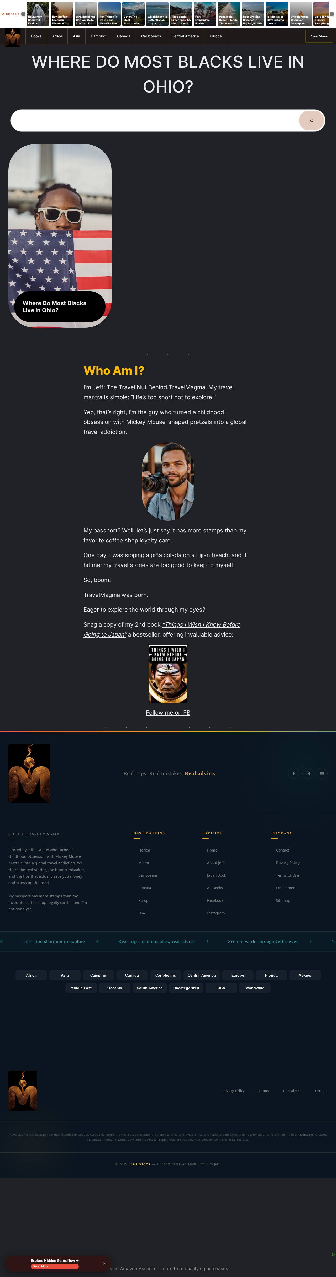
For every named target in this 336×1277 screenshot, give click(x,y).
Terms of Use (285, 875)
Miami (141, 862)
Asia (76, 36)
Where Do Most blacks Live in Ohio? (54, 307)
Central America (185, 36)
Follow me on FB (168, 712)
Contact (280, 850)
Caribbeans (151, 36)
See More (319, 36)
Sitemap (280, 900)
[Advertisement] (168, 1215)
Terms (264, 1091)
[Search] (311, 121)
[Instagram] (307, 773)
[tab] (31, 975)
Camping (98, 36)
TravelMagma (139, 1164)
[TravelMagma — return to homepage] (29, 773)
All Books (212, 887)
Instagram (213, 912)
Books (36, 36)
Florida (142, 850)
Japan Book (214, 875)
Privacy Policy (285, 862)
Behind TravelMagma (176, 387)
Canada (123, 36)
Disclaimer (283, 887)
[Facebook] (293, 773)
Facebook (212, 900)
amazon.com (304, 1134)
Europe (216, 36)
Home (209, 850)
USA (139, 912)
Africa (57, 36)
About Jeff (213, 862)
